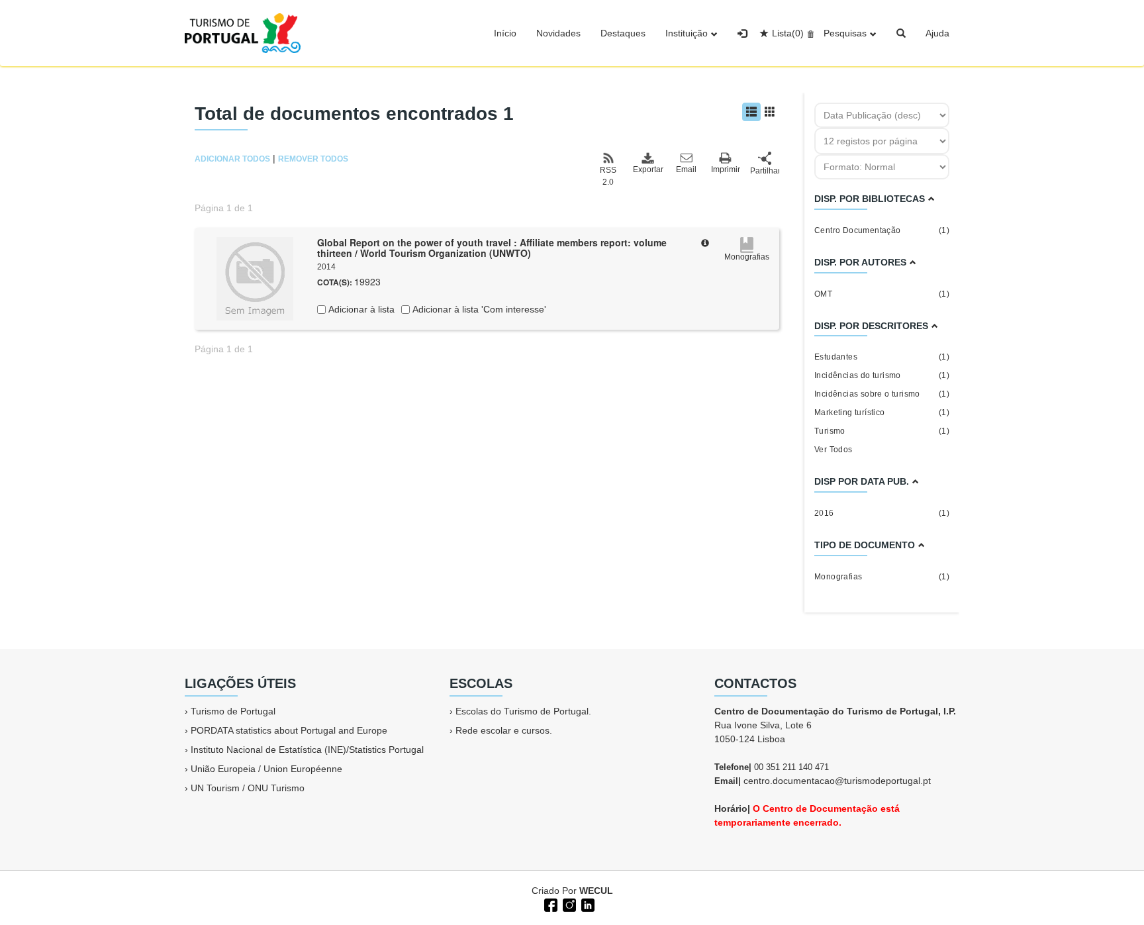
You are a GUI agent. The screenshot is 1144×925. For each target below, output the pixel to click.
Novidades (558, 33)
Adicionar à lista (360, 309)
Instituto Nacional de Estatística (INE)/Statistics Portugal (307, 749)
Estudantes (881, 357)
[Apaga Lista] (809, 33)
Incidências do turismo (881, 375)
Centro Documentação (881, 230)
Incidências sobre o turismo (881, 394)
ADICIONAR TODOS (232, 159)
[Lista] (751, 112)
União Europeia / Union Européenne (266, 768)
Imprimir (725, 169)
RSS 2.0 (608, 176)
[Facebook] (549, 904)
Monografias (881, 576)
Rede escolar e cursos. (503, 730)
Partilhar (764, 170)
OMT (881, 294)
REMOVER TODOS (313, 159)
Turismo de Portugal (233, 711)
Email (686, 169)
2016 (881, 513)
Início (505, 33)
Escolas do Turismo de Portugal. (523, 711)
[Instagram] (568, 904)
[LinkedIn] (586, 904)
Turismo (881, 431)
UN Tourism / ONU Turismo (248, 788)
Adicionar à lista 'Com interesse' (478, 309)
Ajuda (937, 33)
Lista (788, 33)
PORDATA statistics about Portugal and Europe (289, 730)
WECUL (596, 890)
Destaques (622, 33)
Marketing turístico (881, 412)
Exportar (647, 169)
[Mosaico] (770, 112)
